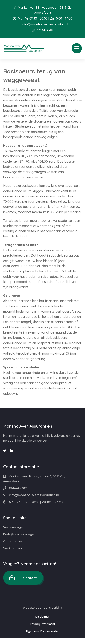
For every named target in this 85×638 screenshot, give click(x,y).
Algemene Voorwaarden (42, 631)
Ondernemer (12, 541)
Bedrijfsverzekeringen (19, 534)
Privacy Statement (42, 624)
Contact (30, 577)
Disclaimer (42, 616)
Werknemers (12, 548)
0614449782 (44, 30)
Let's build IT (53, 607)
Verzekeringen (14, 527)
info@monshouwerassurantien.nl (44, 24)
